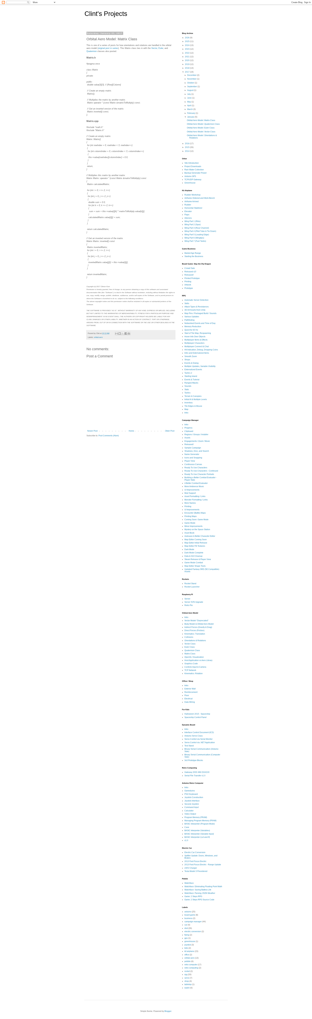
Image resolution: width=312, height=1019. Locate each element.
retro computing (191, 968)
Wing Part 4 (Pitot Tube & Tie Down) (200, 231)
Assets (187, 438)
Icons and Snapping (193, 458)
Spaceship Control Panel (195, 717)
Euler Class (189, 647)
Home (131, 431)
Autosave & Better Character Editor (199, 536)
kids (186, 948)
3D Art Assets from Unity (194, 310)
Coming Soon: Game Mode (196, 519)
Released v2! (190, 271)
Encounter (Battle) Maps (195, 513)
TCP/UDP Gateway (192, 179)
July (189, 94)
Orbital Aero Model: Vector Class (201, 132)
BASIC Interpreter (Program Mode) (199, 824)
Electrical (188, 699)
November (192, 79)
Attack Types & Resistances (196, 307)
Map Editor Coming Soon (195, 539)
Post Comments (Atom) (108, 435)
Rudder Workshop (192, 195)
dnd (186, 928)
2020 (187, 60)
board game (189, 915)
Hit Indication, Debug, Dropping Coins (201, 350)
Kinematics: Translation (194, 634)
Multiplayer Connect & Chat (196, 346)
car (185, 925)
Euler (160, 48)
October (191, 83)
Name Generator (191, 454)
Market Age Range (192, 253)
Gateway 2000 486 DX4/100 (196, 772)
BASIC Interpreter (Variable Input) (199, 834)
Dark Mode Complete (193, 553)
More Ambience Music (194, 486)
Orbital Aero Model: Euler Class (200, 128)
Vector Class (189, 644)
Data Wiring (189, 702)
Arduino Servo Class (193, 736)
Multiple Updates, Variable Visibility (199, 366)
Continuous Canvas (193, 464)
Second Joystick (191, 804)
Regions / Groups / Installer (196, 434)
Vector (154, 48)
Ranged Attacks (191, 383)
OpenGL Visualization (194, 657)
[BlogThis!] (119, 333)
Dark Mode (189, 549)
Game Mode (189, 523)
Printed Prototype (192, 278)
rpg (185, 974)
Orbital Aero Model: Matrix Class (201, 120)
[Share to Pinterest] (128, 333)
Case (186, 827)
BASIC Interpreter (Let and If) (197, 837)
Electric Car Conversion (194, 852)
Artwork (187, 285)
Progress (188, 428)
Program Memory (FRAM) (195, 817)
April (189, 105)
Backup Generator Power (195, 173)
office (186, 955)
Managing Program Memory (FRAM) (200, 820)
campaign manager (193, 921)
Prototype (188, 288)
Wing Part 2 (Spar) (192, 224)
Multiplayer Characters (194, 343)
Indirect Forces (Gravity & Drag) (198, 627)
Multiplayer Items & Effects (196, 340)
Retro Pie (188, 605)
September (192, 86)
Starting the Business (193, 256)
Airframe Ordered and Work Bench (199, 198)
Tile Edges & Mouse (193, 406)
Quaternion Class (192, 650)
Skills (186, 303)
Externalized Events (193, 369)
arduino (187, 912)
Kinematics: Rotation (193, 673)
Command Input (191, 807)
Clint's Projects (105, 13)
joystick (187, 945)
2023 (187, 49)
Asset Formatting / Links (194, 496)
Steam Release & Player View (197, 559)
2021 (187, 57)
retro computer (190, 964)
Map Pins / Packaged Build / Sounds (200, 313)
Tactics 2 (188, 373)
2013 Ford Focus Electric (195, 861)
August (190, 90)
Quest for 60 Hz (191, 330)
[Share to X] (122, 333)
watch (187, 988)
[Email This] (116, 333)
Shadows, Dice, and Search (196, 451)
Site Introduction (191, 163)
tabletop (188, 984)
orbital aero (98, 337)
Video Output (190, 814)
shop (186, 981)
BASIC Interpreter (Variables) (197, 830)
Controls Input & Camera (195, 667)
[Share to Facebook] (125, 333)
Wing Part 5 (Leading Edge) (196, 234)
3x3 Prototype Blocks (193, 760)
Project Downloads (192, 166)
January (191, 117)
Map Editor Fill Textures (194, 546)
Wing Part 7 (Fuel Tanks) (195, 241)
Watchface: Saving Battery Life (197, 890)
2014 (187, 151)
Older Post (169, 431)
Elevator (188, 211)
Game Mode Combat (193, 562)
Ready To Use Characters (195, 467)
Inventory (188, 403)
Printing (187, 281)
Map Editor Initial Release (195, 543)
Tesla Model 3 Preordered (195, 871)
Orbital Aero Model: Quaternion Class (203, 124)
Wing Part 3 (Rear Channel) (196, 228)
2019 (187, 64)
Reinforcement (190, 692)
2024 (187, 45)
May (189, 102)
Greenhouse (189, 183)
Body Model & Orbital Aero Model (199, 624)
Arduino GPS (190, 176)
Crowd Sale (189, 268)
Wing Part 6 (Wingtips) (194, 238)
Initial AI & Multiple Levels (195, 399)
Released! (189, 275)
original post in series (108, 48)
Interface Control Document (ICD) (199, 732)
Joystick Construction (193, 797)
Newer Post (92, 431)
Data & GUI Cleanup (193, 556)
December (192, 75)
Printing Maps (190, 516)
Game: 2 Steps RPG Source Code (199, 900)
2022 (187, 53)
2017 (187, 72)
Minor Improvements (193, 526)
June (189, 98)
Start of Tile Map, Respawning (197, 333)
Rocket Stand (190, 583)
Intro (186, 413)
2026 (187, 38)
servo (186, 978)
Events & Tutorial (191, 379)
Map (186, 409)
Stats (186, 389)
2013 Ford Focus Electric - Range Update (202, 864)
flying (186, 935)
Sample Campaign (192, 448)
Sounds (187, 386)
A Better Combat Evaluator (196, 483)
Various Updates (191, 316)
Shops (187, 360)
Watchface (189, 883)
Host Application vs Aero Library (198, 660)
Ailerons (188, 218)
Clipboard (188, 431)
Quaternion (91, 51)
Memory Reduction (192, 326)
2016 (187, 143)
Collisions (188, 637)
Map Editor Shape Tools (195, 566)
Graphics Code (191, 663)
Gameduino (189, 791)
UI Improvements (191, 490)
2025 (187, 41)
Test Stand (189, 746)
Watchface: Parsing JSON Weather (199, 893)
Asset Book (189, 533)
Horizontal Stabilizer (193, 208)
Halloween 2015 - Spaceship (197, 714)
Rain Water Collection (194, 170)
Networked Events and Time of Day (199, 323)
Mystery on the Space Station (197, 529)
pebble (187, 961)
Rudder (187, 205)
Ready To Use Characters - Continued (201, 471)
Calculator (189, 811)
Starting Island (190, 376)
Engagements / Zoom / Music (197, 441)
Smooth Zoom (190, 356)
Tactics (187, 393)
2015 (187, 147)
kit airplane (189, 951)
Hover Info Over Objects (194, 336)
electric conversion (192, 931)
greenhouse (189, 941)
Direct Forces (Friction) (194, 630)
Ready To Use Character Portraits (199, 474)
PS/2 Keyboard (191, 794)
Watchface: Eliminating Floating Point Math (203, 886)
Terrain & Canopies (193, 396)
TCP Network (190, 670)
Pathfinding (189, 320)
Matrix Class (189, 654)
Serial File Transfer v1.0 (194, 775)
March (190, 109)
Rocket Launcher (192, 587)
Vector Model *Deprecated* (196, 620)
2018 (187, 68)
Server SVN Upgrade (193, 602)
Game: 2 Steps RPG (193, 896)
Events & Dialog (191, 363)
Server (187, 599)
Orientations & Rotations (195, 640)
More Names (190, 503)
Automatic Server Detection (196, 300)
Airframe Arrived (191, 201)
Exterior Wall (190, 689)
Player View (189, 461)
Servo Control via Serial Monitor (198, 739)
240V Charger (190, 868)
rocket (187, 971)
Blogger (167, 1011)
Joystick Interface (192, 801)
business (188, 918)
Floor (186, 695)
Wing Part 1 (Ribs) (192, 221)
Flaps (186, 215)
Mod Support (190, 493)
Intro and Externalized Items (196, 353)
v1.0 (186, 840)
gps (186, 938)
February (191, 113)
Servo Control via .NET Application (199, 742)
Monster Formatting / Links (196, 500)
